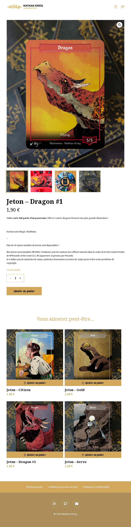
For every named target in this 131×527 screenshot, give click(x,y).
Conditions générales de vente (63, 486)
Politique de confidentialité (96, 486)
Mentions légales (34, 486)
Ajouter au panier (24, 291)
